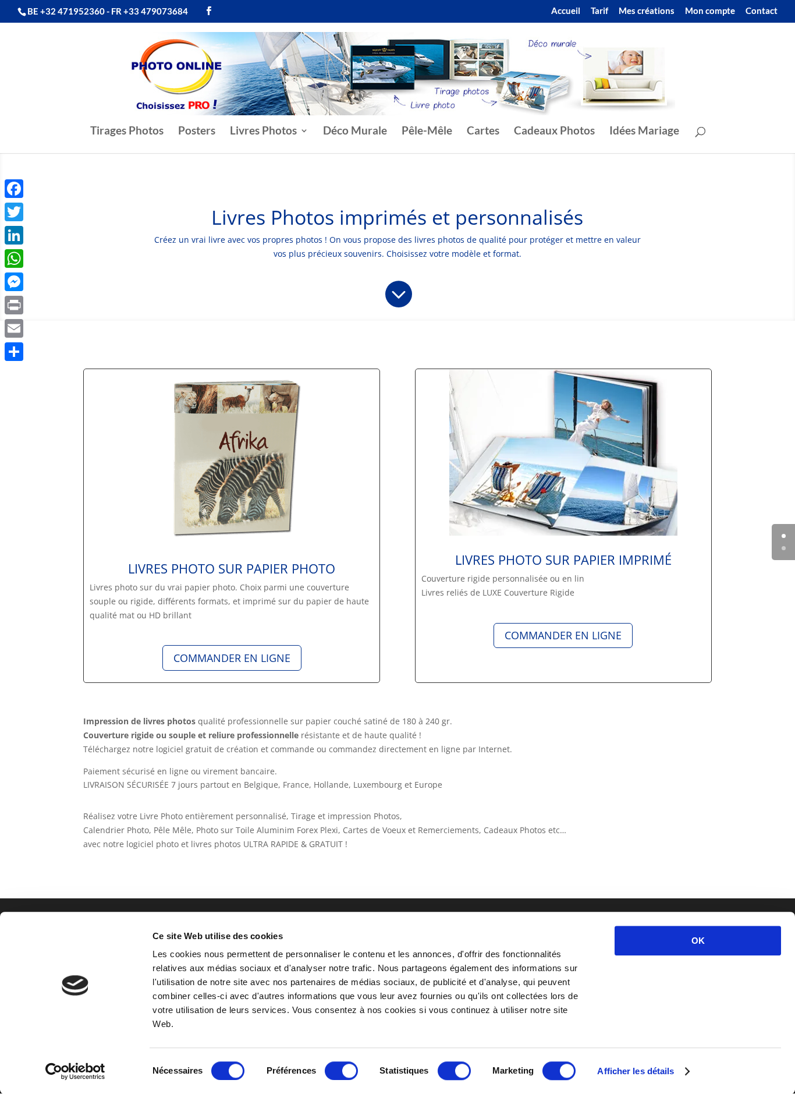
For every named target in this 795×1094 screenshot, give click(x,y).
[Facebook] (14, 188)
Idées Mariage (644, 131)
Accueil (565, 11)
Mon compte (710, 11)
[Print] (14, 305)
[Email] (14, 328)
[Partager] (14, 351)
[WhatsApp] (14, 258)
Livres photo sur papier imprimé (563, 559)
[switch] (341, 1070)
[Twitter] (14, 212)
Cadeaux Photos (554, 131)
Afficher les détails (635, 1071)
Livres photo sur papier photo (231, 568)
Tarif (599, 11)
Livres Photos (263, 131)
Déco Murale (355, 131)
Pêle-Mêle (427, 131)
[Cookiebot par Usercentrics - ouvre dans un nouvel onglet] (75, 1071)
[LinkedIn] (14, 235)
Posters (196, 131)
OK (698, 941)
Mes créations (647, 11)
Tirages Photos (127, 131)
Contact (762, 11)
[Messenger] (14, 281)
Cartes (483, 131)
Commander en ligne (231, 658)
